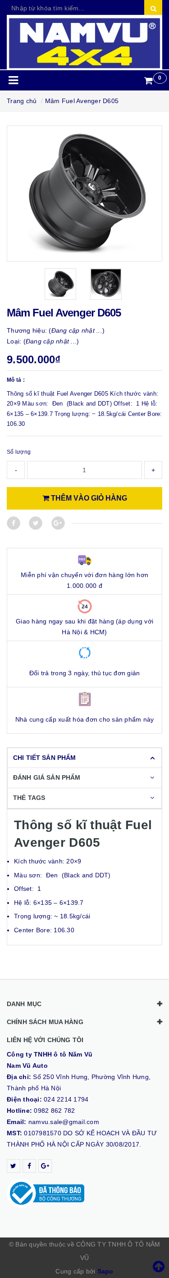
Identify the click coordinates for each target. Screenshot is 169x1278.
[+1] (58, 523)
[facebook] (29, 1166)
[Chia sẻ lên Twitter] (35, 523)
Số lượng (19, 452)
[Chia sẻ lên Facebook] (13, 523)
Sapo (105, 1271)
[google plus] (45, 1166)
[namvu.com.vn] (84, 43)
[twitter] (13, 1166)
